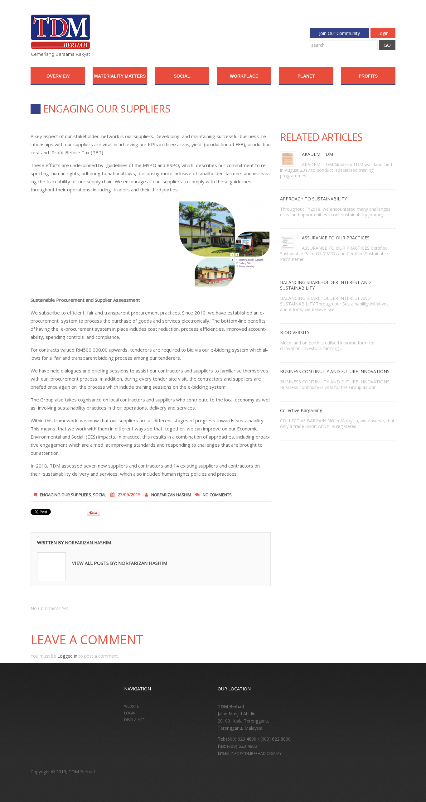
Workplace (244, 76)
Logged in (67, 656)
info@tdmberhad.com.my (256, 753)
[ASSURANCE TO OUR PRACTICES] (288, 242)
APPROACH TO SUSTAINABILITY (313, 199)
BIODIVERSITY (294, 332)
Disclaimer (134, 720)
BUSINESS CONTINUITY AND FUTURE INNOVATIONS (335, 371)
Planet (306, 76)
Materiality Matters (120, 76)
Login (383, 33)
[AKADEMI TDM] (288, 158)
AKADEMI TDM (317, 154)
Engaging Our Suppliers (65, 494)
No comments (217, 494)
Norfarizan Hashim (171, 494)
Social (182, 76)
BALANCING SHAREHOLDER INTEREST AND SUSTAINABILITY (325, 285)
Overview (58, 76)
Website (131, 706)
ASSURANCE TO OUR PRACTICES (336, 238)
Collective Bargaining (301, 410)
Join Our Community (339, 33)
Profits (368, 76)
